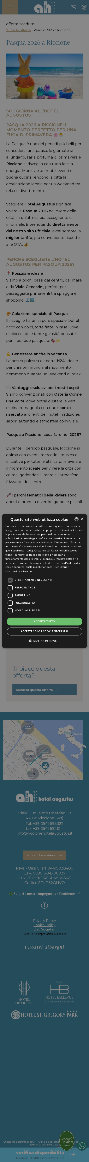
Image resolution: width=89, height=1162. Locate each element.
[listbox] (76, 519)
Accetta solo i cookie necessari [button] (44, 631)
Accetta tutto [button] (44, 621)
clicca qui (26, 571)
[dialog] (44, 581)
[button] (44, 641)
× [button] (82, 519)
